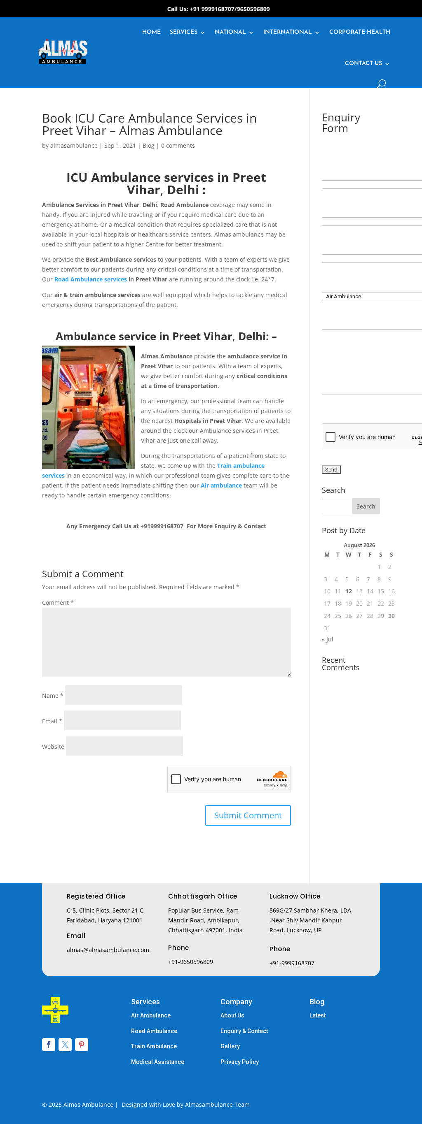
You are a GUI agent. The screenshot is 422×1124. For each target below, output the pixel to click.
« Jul (327, 639)
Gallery (230, 1046)
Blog (149, 145)
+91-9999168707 (292, 963)
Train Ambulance (154, 1046)
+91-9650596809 (190, 962)
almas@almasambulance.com (108, 950)
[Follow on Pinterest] (81, 1044)
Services (183, 32)
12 (348, 591)
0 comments (178, 145)
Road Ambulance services (90, 279)
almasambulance (74, 145)
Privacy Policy (239, 1062)
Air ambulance (221, 485)
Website (53, 746)
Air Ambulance (151, 1015)
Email (52, 721)
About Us (232, 1015)
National (230, 32)
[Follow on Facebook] (48, 1044)
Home (151, 32)
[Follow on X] (65, 1044)
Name (52, 695)
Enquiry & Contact (244, 1031)
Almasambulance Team (217, 1104)
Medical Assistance (157, 1062)
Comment (58, 602)
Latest (317, 1015)
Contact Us (363, 63)
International (287, 32)
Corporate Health (359, 32)
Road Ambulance (154, 1031)
